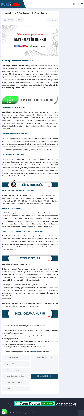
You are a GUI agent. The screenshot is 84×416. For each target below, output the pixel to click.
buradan (33, 326)
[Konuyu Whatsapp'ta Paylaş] (55, 20)
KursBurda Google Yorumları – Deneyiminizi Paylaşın (19, 413)
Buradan (33, 352)
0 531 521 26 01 (66, 404)
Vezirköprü (10, 20)
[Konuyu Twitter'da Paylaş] (52, 20)
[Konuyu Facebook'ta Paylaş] (50, 20)
